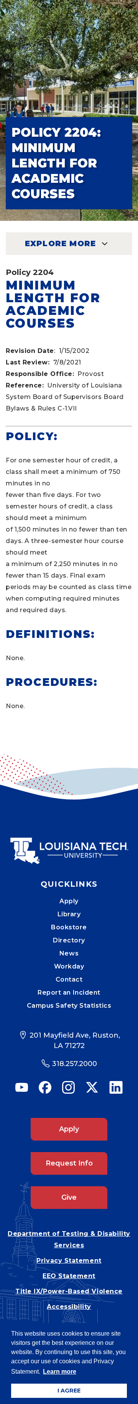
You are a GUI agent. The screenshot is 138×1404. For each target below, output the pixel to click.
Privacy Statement (68, 1260)
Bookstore (69, 927)
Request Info (69, 1163)
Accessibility (69, 1306)
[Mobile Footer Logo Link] (69, 845)
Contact (69, 979)
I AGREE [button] (69, 1390)
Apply (69, 901)
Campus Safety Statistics (69, 1005)
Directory (69, 940)
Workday (69, 966)
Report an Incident (69, 992)
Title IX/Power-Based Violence (69, 1291)
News (69, 953)
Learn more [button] (59, 1371)
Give (69, 1197)
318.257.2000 (74, 1064)
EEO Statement (69, 1276)
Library (69, 914)
